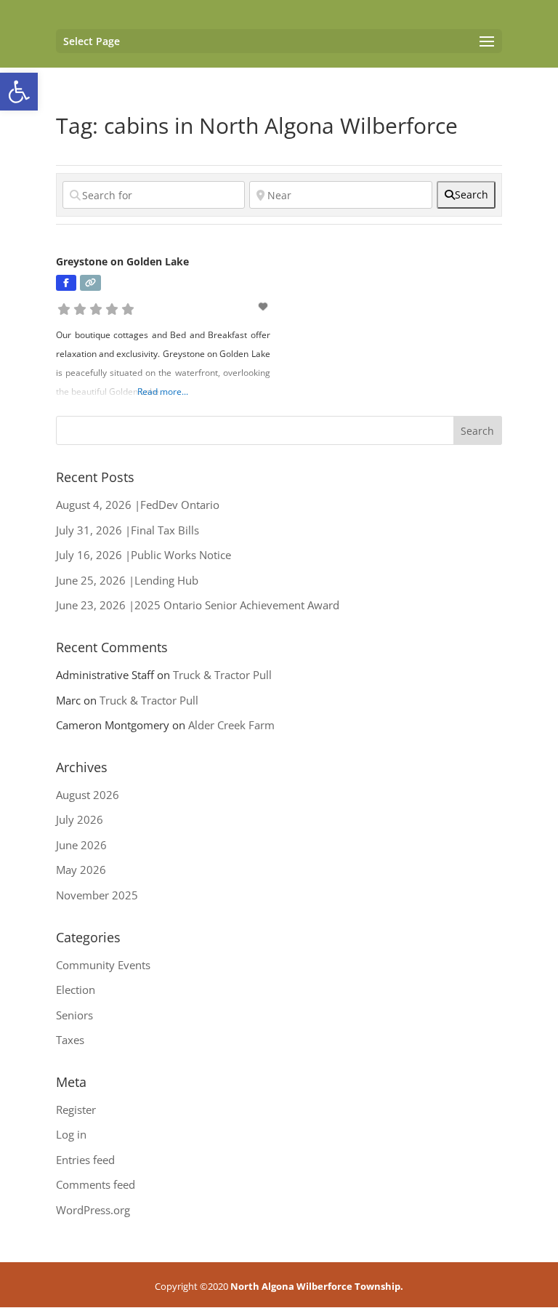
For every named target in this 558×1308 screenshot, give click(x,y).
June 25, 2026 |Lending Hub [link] (127, 580)
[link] (19, 92)
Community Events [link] (103, 965)
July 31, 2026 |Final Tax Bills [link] (127, 530)
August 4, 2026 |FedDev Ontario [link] (137, 504)
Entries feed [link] (85, 1159)
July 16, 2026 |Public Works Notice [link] (143, 554)
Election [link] (75, 989)
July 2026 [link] (79, 819)
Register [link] (76, 1109)
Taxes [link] (70, 1039)
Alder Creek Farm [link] (231, 725)
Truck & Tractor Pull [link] (222, 674)
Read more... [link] (162, 391)
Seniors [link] (74, 1015)
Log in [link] (71, 1134)
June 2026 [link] (81, 845)
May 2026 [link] (81, 869)
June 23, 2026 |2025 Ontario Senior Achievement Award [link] (197, 605)
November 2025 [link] (97, 895)
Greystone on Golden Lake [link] (122, 261)
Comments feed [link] (95, 1184)
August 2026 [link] (87, 794)
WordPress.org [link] (93, 1210)
